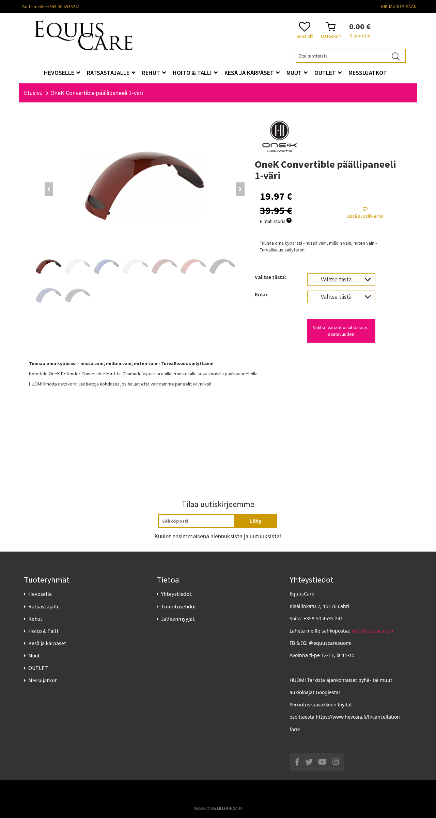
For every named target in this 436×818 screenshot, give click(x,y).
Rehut (35, 618)
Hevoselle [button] (60, 73)
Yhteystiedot (176, 593)
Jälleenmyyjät (178, 618)
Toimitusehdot (179, 606)
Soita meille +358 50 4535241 (51, 6)
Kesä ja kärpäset (47, 643)
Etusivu (33, 93)
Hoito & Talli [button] (193, 73)
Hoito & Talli (43, 630)
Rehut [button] (151, 73)
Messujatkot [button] (367, 73)
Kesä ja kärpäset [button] (249, 73)
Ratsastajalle (44, 606)
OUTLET (38, 668)
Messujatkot (42, 680)
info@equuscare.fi (372, 630)
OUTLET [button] (325, 73)
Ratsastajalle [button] (109, 73)
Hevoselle (40, 593)
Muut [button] (294, 73)
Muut (34, 655)
